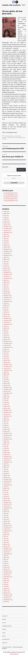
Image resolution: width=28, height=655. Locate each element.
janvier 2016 (7, 454)
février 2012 (7, 544)
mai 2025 (6, 240)
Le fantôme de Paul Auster (11, 196)
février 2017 (7, 429)
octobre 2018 (7, 391)
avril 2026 (6, 219)
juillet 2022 (7, 305)
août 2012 (6, 532)
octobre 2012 (7, 529)
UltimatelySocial (14, 654)
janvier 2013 (7, 523)
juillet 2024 (7, 259)
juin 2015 (6, 467)
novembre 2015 (8, 458)
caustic (4, 619)
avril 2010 (6, 586)
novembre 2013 (8, 504)
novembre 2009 (8, 596)
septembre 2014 (8, 485)
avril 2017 (6, 425)
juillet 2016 (7, 443)
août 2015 (6, 464)
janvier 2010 (7, 592)
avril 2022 (6, 311)
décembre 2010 (8, 571)
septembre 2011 (8, 553)
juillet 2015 (6, 465)
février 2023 (7, 291)
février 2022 (7, 314)
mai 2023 (6, 286)
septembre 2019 (8, 370)
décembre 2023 (8, 272)
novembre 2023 (8, 274)
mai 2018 (6, 400)
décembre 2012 (8, 525)
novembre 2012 (8, 527)
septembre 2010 (8, 576)
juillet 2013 (6, 511)
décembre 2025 (8, 226)
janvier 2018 (7, 408)
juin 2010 (6, 582)
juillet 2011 (6, 557)
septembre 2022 (8, 301)
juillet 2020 (7, 351)
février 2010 (7, 590)
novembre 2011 (8, 550)
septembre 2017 (8, 416)
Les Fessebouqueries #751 (10, 198)
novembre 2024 (8, 251)
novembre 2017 (8, 412)
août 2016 (6, 441)
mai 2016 (6, 446)
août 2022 (6, 303)
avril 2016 (6, 448)
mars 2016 (6, 450)
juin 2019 (6, 376)
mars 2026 (6, 221)
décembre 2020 (8, 341)
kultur (4, 632)
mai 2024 (6, 263)
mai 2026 (6, 217)
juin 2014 (6, 490)
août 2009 (6, 601)
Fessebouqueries (7, 626)
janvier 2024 (7, 270)
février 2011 (7, 567)
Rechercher (5, 167)
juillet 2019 (7, 374)
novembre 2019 (8, 366)
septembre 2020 (8, 347)
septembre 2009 (8, 599)
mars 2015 (6, 473)
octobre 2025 (7, 230)
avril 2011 (6, 563)
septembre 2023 (8, 278)
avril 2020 (6, 356)
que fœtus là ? (6, 639)
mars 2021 (6, 335)
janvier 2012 (7, 546)
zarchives (4, 642)
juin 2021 (6, 330)
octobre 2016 (7, 437)
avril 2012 (6, 540)
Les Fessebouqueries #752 (11, 195)
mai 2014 (6, 492)
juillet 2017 (6, 420)
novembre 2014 (8, 481)
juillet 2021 (6, 328)
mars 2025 (6, 244)
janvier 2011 (7, 569)
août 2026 (6, 211)
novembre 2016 (8, 435)
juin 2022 (6, 307)
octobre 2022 (7, 299)
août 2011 (6, 555)
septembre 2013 (8, 508)
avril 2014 (6, 494)
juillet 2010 (6, 580)
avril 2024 (6, 265)
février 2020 (7, 360)
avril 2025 (6, 242)
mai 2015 (6, 469)
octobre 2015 (7, 460)
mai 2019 (6, 377)
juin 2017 (6, 421)
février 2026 (7, 223)
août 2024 (6, 257)
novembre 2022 (8, 297)
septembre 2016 (8, 439)
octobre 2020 (7, 345)
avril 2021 (6, 334)
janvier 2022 (7, 316)
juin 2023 (6, 284)
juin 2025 (6, 238)
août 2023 (6, 280)
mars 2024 (6, 267)
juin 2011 (6, 559)
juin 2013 (6, 513)
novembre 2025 (8, 228)
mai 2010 (6, 584)
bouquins (4, 137)
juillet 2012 (6, 534)
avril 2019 (6, 379)
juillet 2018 (6, 397)
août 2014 (6, 487)
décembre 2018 (8, 387)
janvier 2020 (7, 362)
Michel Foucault (11, 137)
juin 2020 (6, 353)
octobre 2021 (7, 322)
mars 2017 (6, 427)
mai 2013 (6, 515)
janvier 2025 (7, 247)
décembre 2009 (8, 594)
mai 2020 (6, 355)
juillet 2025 (7, 236)
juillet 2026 (7, 213)
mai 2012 (6, 538)
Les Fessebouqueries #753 (11, 193)
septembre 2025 (8, 232)
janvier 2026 (7, 224)
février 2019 (7, 383)
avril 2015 (6, 471)
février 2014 (7, 498)
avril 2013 (6, 517)
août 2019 (6, 372)
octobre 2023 (7, 276)
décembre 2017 (8, 410)
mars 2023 (6, 290)
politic (4, 636)
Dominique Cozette (8, 136)
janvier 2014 (7, 500)
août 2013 (6, 509)
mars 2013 (6, 519)
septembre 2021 (8, 324)
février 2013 (7, 521)
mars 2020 (6, 358)
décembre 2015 (8, 456)
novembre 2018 (8, 389)
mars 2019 (6, 381)
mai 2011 (6, 561)
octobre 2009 (7, 597)
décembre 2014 (8, 479)
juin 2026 (6, 215)
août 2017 (6, 418)
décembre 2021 (8, 318)
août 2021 (6, 326)
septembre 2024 (8, 255)
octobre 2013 (7, 506)
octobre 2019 (7, 368)
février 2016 (7, 452)
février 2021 (7, 337)
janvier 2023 (7, 293)
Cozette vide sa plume (11, 5)
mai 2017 (6, 423)
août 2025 (6, 234)
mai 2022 (6, 309)
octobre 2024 (7, 253)
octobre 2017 (7, 414)
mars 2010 (6, 588)
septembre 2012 (8, 531)
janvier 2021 (7, 339)
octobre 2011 (7, 552)
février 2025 (7, 246)
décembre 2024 (8, 249)
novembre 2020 (8, 343)
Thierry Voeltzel (18, 137)
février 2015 (7, 475)
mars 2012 (6, 542)
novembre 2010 (8, 573)
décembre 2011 (7, 548)
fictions (4, 629)
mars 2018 (6, 404)
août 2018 (6, 395)
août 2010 (6, 578)
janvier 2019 (7, 385)
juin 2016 (6, 444)
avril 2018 (6, 402)
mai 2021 (6, 332)
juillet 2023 (7, 282)
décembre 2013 (8, 502)
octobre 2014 (7, 483)
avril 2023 (6, 288)
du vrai (4, 622)
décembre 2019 (8, 364)
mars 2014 (6, 496)
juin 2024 (6, 261)
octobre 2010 (7, 574)
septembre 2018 (8, 393)
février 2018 (7, 406)
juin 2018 (6, 399)
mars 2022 (6, 312)
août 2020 (6, 349)
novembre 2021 (8, 320)
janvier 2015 (7, 477)
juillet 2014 (6, 488)
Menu (23, 5)
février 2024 (7, 268)
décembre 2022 (8, 295)
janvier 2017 (7, 431)
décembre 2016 (8, 433)
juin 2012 (6, 536)
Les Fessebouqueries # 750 (11, 200)
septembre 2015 (8, 462)
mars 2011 (6, 565)
